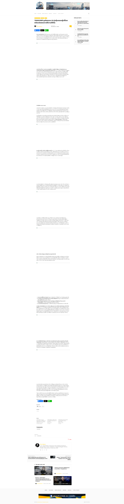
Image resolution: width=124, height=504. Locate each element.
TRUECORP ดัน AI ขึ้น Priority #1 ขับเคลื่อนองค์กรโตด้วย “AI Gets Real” (52, 420)
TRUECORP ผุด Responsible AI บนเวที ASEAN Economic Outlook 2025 (63, 420)
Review (50, 13)
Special (54, 13)
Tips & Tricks (61, 13)
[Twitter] (42, 450)
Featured (39, 13)
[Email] (40, 450)
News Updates (45, 13)
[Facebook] (44, 450)
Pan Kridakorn (39, 26)
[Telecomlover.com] (39, 5)
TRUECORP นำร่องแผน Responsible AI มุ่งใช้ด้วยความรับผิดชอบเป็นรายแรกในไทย (41, 420)
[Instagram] (46, 450)
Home (35, 13)
